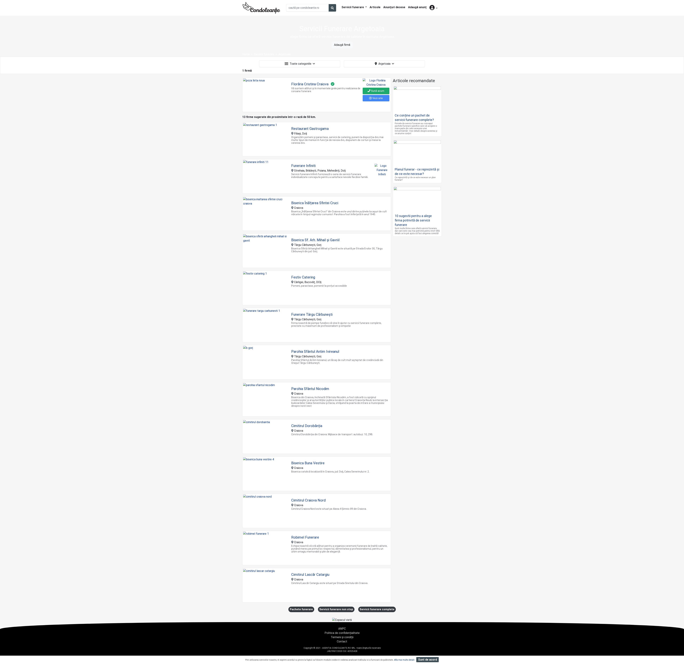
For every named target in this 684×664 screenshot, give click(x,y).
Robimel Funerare (305, 537)
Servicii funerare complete (377, 609)
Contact (342, 641)
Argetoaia (384, 63)
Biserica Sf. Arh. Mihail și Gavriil (315, 240)
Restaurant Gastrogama (310, 128)
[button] (433, 8)
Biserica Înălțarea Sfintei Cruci (314, 203)
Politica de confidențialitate (342, 633)
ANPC (342, 628)
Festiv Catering (303, 277)
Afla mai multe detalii (404, 660)
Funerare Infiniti (303, 166)
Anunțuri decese (394, 7)
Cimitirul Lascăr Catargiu (310, 574)
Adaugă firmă (342, 44)
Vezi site (377, 98)
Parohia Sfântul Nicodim (310, 389)
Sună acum (377, 90)
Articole (375, 7)
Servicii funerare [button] (353, 7)
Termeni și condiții (342, 637)
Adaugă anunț (417, 7)
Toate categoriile (300, 63)
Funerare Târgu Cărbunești (312, 314)
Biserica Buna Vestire (308, 463)
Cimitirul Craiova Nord (308, 500)
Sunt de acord (427, 659)
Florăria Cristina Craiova (309, 84)
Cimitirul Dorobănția (306, 426)
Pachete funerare (301, 609)
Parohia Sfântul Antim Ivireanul (315, 351)
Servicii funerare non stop (336, 609)
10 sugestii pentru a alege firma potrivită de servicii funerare (413, 220)
